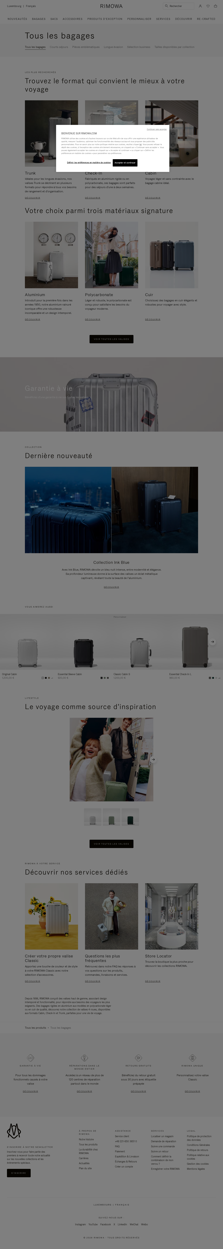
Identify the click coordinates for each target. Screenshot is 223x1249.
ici (141, 144)
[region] (112, 148)
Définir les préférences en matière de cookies (89, 162)
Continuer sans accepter (157, 129)
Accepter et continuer (125, 162)
